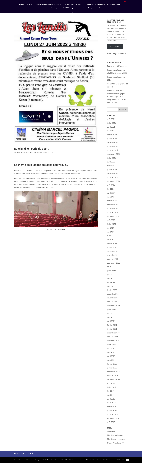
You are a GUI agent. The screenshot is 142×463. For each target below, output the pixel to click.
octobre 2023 (112, 212)
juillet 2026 (111, 123)
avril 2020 (111, 356)
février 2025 (112, 166)
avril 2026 (111, 127)
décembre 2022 (113, 251)
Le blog (29, 4)
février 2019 (112, 407)
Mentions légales (19, 454)
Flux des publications (115, 435)
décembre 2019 (113, 372)
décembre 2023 (113, 205)
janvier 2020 (112, 368)
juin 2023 (110, 228)
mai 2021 (110, 317)
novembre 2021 (113, 298)
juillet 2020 (111, 344)
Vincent (19, 153)
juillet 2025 (111, 158)
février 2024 (112, 201)
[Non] (139, 460)
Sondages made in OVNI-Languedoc (64, 8)
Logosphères (100, 4)
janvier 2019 (112, 410)
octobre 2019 (112, 375)
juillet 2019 (111, 387)
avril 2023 (111, 236)
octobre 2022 (112, 259)
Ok (127, 460)
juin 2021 (110, 313)
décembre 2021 (113, 294)
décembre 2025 (113, 142)
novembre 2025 (113, 146)
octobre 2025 (112, 150)
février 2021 (112, 325)
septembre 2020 (113, 340)
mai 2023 (110, 232)
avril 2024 (111, 193)
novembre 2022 (113, 255)
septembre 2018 (113, 418)
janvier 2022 (112, 290)
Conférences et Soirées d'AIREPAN (44, 153)
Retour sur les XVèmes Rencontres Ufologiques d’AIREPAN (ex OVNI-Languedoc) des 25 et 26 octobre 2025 (116, 97)
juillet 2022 (111, 271)
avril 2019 (111, 399)
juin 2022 (110, 274)
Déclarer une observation (73, 4)
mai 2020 (110, 352)
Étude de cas (42, 8)
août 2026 (111, 119)
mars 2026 (111, 131)
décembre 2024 (113, 173)
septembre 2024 (113, 181)
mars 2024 (111, 197)
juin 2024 (110, 189)
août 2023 (111, 220)
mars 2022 (111, 286)
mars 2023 (111, 239)
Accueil (21, 4)
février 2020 (112, 364)
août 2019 (111, 383)
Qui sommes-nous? (114, 4)
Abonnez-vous (115, 46)
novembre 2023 (113, 208)
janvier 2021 (112, 329)
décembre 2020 (113, 333)
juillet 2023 (111, 224)
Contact (101, 8)
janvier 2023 (112, 247)
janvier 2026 (112, 138)
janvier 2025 (112, 169)
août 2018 (111, 422)
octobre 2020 (112, 337)
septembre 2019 (113, 379)
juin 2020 (110, 348)
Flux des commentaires (116, 439)
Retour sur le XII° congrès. (117, 66)
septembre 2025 (113, 154)
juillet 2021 (111, 309)
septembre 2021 (113, 305)
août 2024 (111, 185)
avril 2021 (111, 321)
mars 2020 (111, 360)
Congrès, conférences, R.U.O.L (47, 4)
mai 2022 (110, 278)
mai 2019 (110, 395)
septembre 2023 (113, 216)
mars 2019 (111, 403)
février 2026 (112, 134)
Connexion (111, 431)
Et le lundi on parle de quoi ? (31, 148)
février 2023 (112, 243)
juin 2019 (110, 391)
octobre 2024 (112, 177)
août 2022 (111, 267)
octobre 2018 (112, 414)
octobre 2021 (112, 302)
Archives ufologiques (88, 8)
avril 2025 (111, 162)
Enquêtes (89, 4)
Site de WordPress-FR (115, 443)
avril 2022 (111, 282)
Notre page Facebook (116, 53)
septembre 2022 (113, 263)
